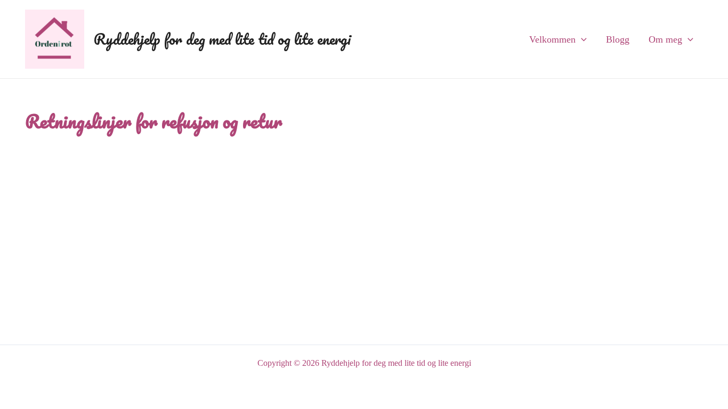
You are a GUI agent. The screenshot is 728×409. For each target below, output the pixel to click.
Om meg (665, 39)
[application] (581, 39)
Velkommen (552, 39)
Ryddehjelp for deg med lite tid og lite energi (222, 39)
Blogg (617, 39)
